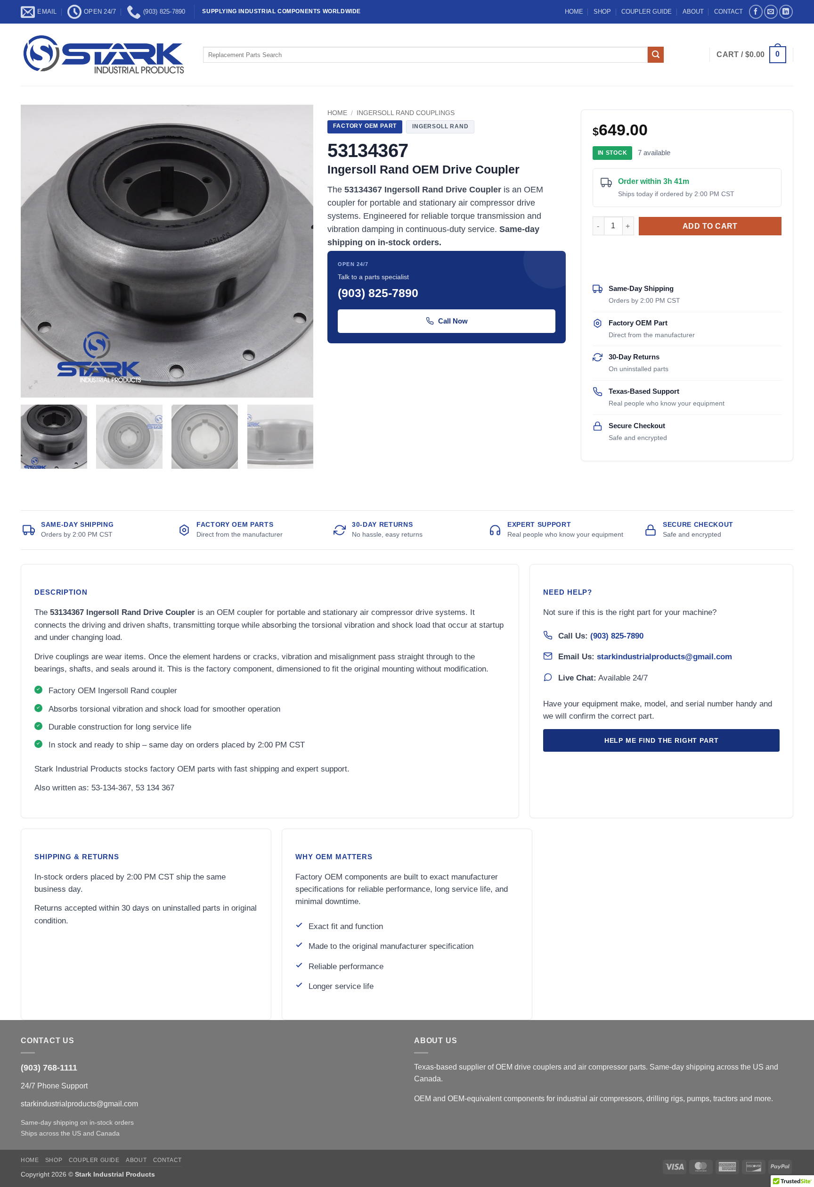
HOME (574, 11)
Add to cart (710, 226)
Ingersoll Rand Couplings (406, 112)
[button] (751, 55)
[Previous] (38, 251)
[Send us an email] (771, 11)
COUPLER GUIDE (646, 11)
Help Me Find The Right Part (661, 740)
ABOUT (693, 11)
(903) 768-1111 (49, 1067)
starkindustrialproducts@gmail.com (664, 656)
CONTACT (728, 11)
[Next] (295, 251)
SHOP (602, 11)
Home (337, 112)
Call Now (453, 321)
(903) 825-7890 (616, 635)
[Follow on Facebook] (756, 11)
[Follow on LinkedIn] (786, 11)
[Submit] (656, 55)
